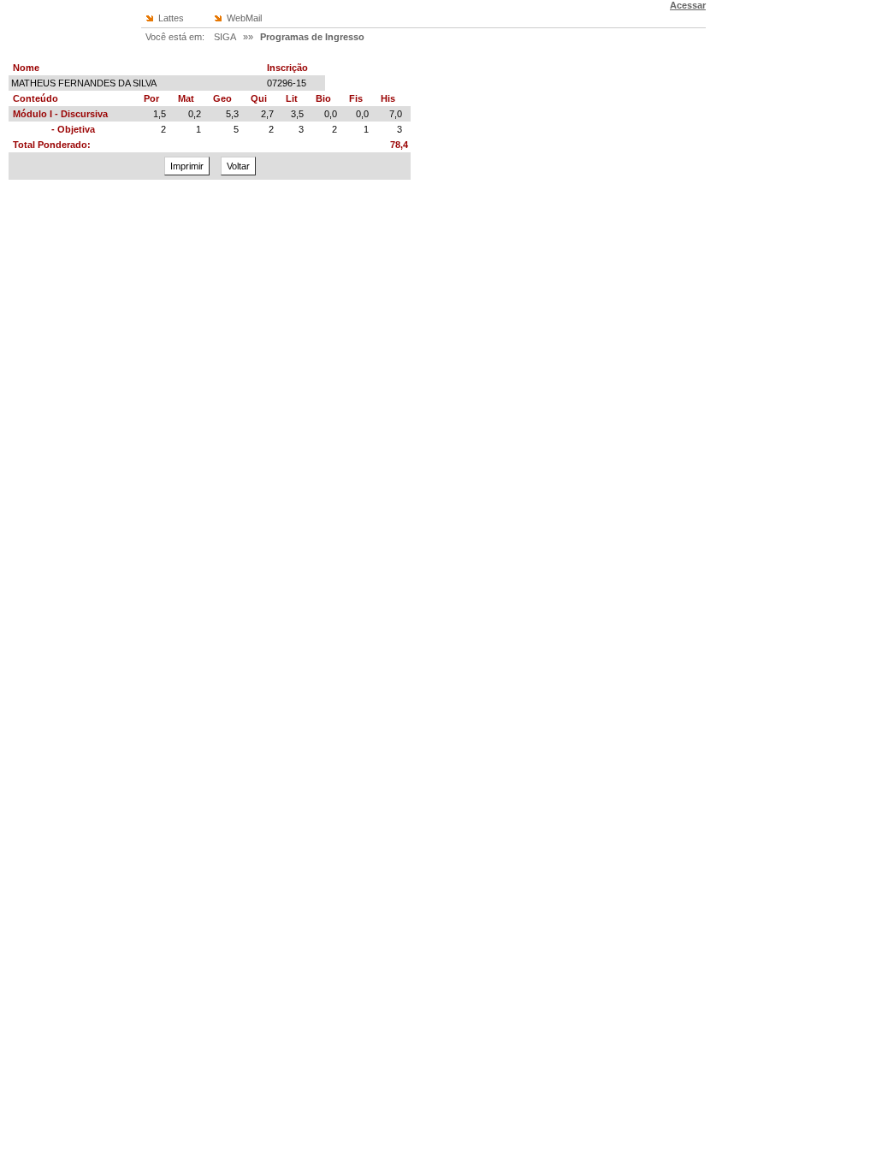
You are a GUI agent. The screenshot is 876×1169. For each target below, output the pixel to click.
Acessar (688, 5)
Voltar (238, 166)
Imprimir (187, 166)
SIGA (225, 37)
